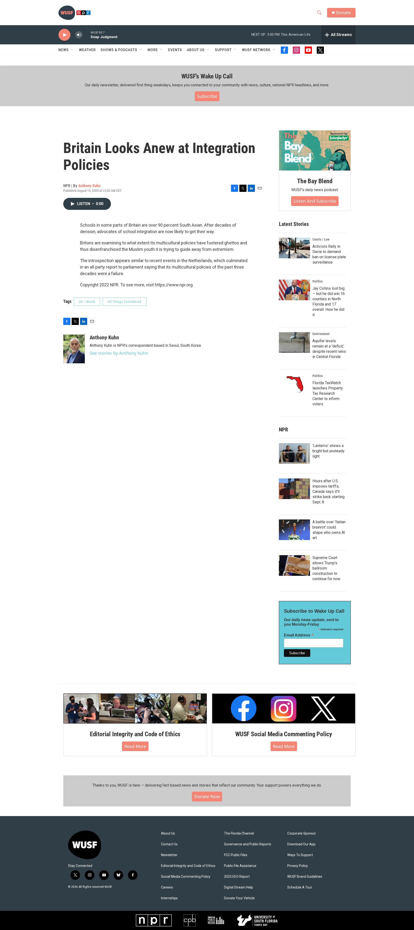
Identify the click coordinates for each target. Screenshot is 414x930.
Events (175, 50)
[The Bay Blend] (315, 150)
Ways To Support (300, 855)
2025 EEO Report (237, 876)
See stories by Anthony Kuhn (119, 353)
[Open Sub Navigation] (72, 50)
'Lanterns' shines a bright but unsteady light (328, 451)
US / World (87, 302)
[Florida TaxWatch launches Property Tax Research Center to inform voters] (294, 384)
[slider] (86, 34)
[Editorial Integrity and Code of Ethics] (135, 708)
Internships (169, 898)
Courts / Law (320, 239)
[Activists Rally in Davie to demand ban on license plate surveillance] (294, 248)
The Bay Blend (314, 181)
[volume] (79, 34)
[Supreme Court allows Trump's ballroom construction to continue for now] (294, 565)
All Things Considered (124, 302)
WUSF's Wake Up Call (206, 76)
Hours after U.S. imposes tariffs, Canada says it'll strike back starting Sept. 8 (328, 491)
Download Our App (301, 844)
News (63, 50)
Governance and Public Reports (247, 844)
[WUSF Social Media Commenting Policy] (283, 708)
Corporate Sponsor (301, 833)
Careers (167, 887)
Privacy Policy (297, 866)
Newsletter (169, 855)
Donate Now (207, 796)
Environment (320, 334)
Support (223, 50)
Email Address (299, 635)
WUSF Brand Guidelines (304, 876)
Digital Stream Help (238, 887)
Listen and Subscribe (314, 201)
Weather (87, 50)
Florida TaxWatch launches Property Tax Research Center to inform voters (327, 393)
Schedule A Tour (299, 887)
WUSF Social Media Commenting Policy (283, 734)
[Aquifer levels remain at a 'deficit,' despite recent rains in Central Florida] (294, 342)
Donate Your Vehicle (239, 898)
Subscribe (207, 96)
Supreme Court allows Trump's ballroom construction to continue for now (326, 568)
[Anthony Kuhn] (74, 349)
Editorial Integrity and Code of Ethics (135, 734)
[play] (64, 35)
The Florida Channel (239, 833)
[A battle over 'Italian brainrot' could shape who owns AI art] (294, 529)
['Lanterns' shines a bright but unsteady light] (294, 453)
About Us (168, 833)
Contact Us (169, 844)
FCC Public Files (235, 855)
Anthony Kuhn (89, 185)
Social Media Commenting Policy (185, 876)
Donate (343, 12)
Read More (135, 746)
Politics (317, 281)
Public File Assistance (240, 866)
